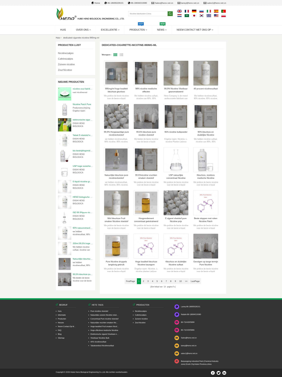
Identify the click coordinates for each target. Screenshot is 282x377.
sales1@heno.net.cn (216, 3)
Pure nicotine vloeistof (99, 311)
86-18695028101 (116, 3)
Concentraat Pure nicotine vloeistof (104, 319)
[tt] (91, 14)
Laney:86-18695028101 (190, 307)
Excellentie (109, 30)
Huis (63, 30)
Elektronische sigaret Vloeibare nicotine (104, 334)
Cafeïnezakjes (65, 59)
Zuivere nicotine (66, 64)
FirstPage (130, 281)
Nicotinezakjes (65, 53)
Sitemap (61, 338)
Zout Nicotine (65, 70)
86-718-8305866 (187, 330)
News (160, 30)
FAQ (59, 330)
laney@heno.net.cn (190, 3)
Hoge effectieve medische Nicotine (104, 330)
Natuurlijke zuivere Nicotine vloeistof (104, 315)
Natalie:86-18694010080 (191, 314)
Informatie (62, 315)
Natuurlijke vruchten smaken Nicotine (104, 323)
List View (121, 54)
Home (97, 3)
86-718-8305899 (187, 322)
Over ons (82, 30)
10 (180, 281)
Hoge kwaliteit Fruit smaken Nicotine (104, 326)
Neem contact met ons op (194, 30)
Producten (137, 30)
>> (186, 281)
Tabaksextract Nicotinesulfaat (102, 346)
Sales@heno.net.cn (164, 3)
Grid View (115, 54)
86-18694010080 (139, 3)
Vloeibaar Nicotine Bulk (99, 338)
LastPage (195, 281)
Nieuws (61, 323)
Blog (60, 334)
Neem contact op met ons (67, 326)
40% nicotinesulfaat (98, 342)
